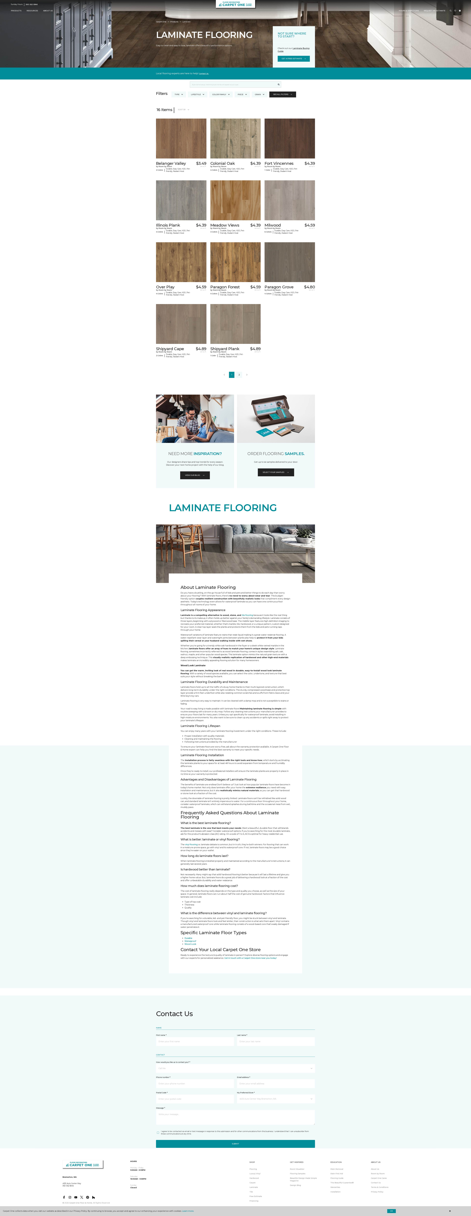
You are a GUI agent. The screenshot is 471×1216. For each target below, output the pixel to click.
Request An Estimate (434, 11)
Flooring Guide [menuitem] (336, 1178)
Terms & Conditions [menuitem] (379, 1187)
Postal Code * (161, 1093)
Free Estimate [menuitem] (255, 1196)
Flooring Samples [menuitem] (297, 1174)
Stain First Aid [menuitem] (336, 1174)
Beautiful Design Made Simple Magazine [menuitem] (303, 1179)
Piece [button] (240, 94)
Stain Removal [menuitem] (336, 1169)
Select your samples (273, 472)
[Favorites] (455, 11)
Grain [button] (258, 94)
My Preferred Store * (246, 1093)
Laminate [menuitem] (253, 1187)
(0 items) (460, 11)
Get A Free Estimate (292, 58)
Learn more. (188, 1211)
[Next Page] (247, 375)
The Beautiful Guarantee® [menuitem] (342, 1183)
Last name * (242, 1035)
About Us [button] (48, 11)
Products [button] (16, 11)
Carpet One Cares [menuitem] (379, 1178)
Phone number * (163, 1077)
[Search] (278, 84)
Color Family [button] (219, 94)
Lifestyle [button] (196, 94)
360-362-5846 (32, 4)
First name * (161, 1035)
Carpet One (161, 22)
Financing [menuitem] (253, 1201)
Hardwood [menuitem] (254, 1178)
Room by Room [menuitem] (378, 1174)
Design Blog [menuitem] (295, 1185)
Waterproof (190, 941)
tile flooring (247, 615)
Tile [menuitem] (251, 1192)
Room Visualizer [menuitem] (297, 1169)
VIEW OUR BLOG (192, 475)
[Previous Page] (224, 375)
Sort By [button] (182, 109)
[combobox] (233, 84)
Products (174, 22)
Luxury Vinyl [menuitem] (254, 1174)
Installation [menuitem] (335, 1192)
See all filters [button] (280, 94)
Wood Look (190, 944)
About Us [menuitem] (375, 1169)
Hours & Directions (409, 11)
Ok (391, 1211)
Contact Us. (204, 73)
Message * (160, 1108)
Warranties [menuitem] (335, 1187)
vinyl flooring (191, 844)
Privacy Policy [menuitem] (377, 1192)
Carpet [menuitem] (252, 1183)
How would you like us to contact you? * (173, 1062)
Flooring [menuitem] (253, 1169)
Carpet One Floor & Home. (80, 1203)
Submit (235, 1144)
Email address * (243, 1077)
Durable (188, 938)
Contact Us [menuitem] (376, 1183)
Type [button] (177, 94)
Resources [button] (32, 11)
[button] (450, 11)
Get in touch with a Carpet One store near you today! (250, 958)
